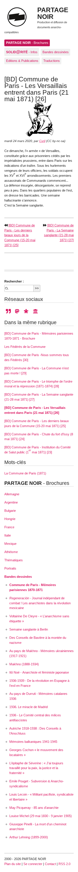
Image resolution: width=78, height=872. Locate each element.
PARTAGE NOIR (52, 13)
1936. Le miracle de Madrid (28, 707)
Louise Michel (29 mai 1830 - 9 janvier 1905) (40, 816)
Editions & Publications (22, 61)
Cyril (42, 141)
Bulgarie (10, 510)
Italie (7, 535)
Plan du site (12, 864)
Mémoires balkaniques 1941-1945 (33, 741)
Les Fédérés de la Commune (25, 346)
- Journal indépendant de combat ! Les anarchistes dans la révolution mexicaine (40, 603)
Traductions (51, 61)
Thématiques (13, 560)
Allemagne (11, 494)
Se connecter (32, 864)
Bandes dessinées (55, 52)
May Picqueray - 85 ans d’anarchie (33, 807)
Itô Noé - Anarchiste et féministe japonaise (39, 672)
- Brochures (27, 43)
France (9, 527)
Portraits (10, 568)
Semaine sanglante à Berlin (28, 629)
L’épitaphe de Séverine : (36, 768)
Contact (50, 864)
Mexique (10, 543)
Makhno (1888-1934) (24, 664)
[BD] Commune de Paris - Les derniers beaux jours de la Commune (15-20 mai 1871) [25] (19, 235)
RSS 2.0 (64, 864)
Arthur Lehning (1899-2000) (28, 837)
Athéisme (11, 552)
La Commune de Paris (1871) (25, 473)
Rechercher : (14, 281)
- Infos (21, 51)
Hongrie (9, 519)
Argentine (11, 502)
